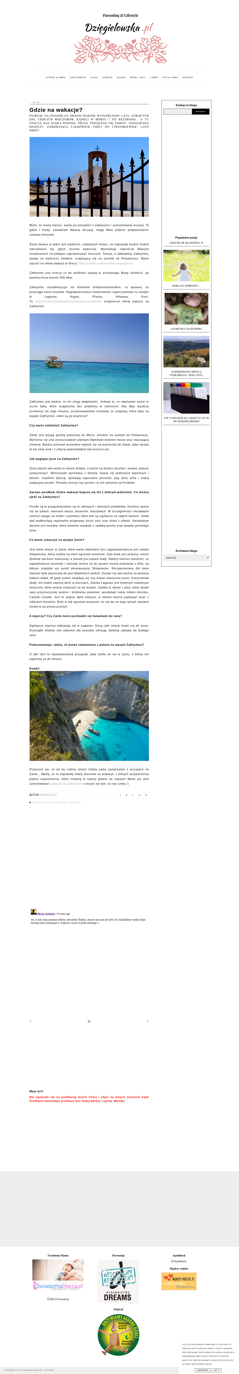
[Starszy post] (148, 1021)
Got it (217, 1370)
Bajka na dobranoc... (186, 285)
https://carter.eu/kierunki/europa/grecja (106, 263)
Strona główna (56, 77)
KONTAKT (188, 77)
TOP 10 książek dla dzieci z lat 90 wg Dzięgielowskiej (186, 419)
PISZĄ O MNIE (170, 77)
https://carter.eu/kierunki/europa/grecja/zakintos (68, 301)
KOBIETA (108, 77)
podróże (37, 802)
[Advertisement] (89, 1057)
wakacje (48, 802)
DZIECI (95, 77)
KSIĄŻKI (121, 77)
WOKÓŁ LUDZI (138, 77)
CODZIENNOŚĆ (78, 77)
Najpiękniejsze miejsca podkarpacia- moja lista (186, 373)
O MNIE (154, 77)
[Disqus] (89, 856)
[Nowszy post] (30, 1021)
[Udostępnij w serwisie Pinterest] (146, 795)
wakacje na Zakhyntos (66, 783)
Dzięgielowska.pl (33, 1370)
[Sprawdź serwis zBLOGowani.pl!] (58, 1299)
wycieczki (61, 802)
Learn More (203, 1370)
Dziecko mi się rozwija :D (186, 242)
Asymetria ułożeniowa (186, 328)
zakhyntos (74, 802)
